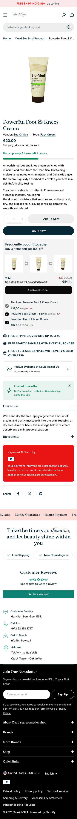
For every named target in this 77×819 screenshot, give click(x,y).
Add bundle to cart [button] (38, 290)
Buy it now (38, 231)
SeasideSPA (20, 812)
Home (7, 38)
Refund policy (11, 791)
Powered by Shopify (43, 812)
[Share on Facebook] (18, 493)
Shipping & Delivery (15, 798)
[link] (14, 263)
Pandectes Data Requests (19, 804)
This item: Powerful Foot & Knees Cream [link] (34, 302)
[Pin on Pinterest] (40, 493)
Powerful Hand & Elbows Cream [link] (29, 319)
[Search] (69, 27)
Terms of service (57, 791)
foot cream (48, 134)
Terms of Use (47, 708)
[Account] (64, 15)
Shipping (8, 145)
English (49, 773)
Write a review (38, 594)
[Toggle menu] (5, 15)
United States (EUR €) (22, 773)
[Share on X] (29, 493)
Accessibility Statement (47, 798)
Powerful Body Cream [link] (23, 313)
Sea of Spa (21, 134)
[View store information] (68, 369)
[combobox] (38, 27)
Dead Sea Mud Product (29, 38)
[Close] (69, 385)
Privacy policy (34, 791)
